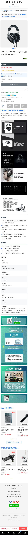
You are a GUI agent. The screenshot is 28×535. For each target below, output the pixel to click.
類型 (2, 81)
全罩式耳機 (10, 10)
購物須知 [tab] (16, 106)
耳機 (5, 10)
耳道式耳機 (20, 467)
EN (16, 4)
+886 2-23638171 (15, 494)
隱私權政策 (11, 519)
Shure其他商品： (7, 408)
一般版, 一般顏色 (14, 84)
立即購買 (23, 528)
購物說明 (14, 488)
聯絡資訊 (14, 485)
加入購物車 (8, 424)
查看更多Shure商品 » (14, 442)
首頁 (2, 10)
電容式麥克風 (4, 427)
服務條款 (17, 519)
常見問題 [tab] (23, 106)
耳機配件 (3, 467)
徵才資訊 (20, 485)
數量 (2, 87)
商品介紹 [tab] (3, 106)
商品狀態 (3, 92)
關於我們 (7, 485)
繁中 (13, 4)
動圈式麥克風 (21, 427)
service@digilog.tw (15, 496)
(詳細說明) (8, 99)
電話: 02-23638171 (14, 6)
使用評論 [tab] (9, 106)
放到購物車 (14, 528)
